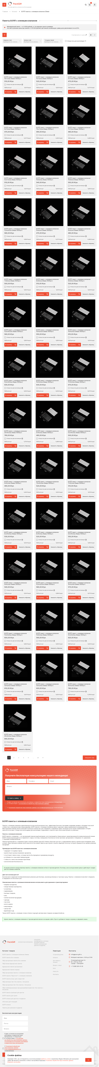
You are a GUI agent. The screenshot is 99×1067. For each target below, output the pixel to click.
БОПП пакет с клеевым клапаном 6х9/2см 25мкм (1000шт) (79, 229)
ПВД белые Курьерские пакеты (12, 963)
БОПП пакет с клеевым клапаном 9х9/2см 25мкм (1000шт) (79, 280)
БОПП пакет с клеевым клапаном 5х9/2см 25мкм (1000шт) (47, 229)
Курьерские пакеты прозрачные (12, 966)
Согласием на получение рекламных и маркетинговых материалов (16, 1042)
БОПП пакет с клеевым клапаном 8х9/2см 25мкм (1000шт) (47, 280)
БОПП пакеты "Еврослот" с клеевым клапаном (17, 975)
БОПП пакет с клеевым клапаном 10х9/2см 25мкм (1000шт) (47, 179)
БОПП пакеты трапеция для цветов (13, 992)
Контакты (56, 974)
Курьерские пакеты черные (10, 969)
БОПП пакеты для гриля (9, 995)
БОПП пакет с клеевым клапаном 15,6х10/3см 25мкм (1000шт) (15, 381)
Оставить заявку (13, 798)
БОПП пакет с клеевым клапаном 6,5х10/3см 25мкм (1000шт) (79, 431)
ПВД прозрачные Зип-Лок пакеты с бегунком (16, 985)
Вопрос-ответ (57, 965)
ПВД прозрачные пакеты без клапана (14, 960)
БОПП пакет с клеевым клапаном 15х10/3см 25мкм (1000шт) (47, 381)
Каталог (14, 11)
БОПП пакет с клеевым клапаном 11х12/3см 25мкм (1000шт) (47, 634)
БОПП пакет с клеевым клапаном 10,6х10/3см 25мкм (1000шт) (15, 330)
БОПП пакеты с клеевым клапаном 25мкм (15, 954)
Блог (54, 968)
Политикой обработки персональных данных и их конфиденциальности (31, 807)
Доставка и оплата (56, 961)
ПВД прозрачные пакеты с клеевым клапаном (16, 972)
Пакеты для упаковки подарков (12, 1007)
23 (38, 757)
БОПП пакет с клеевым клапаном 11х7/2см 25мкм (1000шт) (47, 77)
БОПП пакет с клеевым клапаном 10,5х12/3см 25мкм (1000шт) (47, 583)
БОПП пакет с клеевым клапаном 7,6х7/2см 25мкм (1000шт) (47, 128)
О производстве (58, 954)
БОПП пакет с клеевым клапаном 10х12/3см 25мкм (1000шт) (79, 583)
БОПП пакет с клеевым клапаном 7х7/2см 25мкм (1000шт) (79, 128)
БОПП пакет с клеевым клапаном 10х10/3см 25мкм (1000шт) (47, 330)
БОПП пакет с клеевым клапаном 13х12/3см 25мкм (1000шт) (47, 684)
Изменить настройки (13, 1062)
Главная (5, 11)
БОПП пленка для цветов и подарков (14, 998)
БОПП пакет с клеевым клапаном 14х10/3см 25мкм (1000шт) (79, 330)
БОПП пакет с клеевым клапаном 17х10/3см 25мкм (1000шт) (79, 381)
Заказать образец (24, 91)
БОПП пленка (6, 1004)
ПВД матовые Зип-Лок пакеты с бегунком (15, 982)
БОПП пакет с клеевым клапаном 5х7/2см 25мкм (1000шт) (79, 77)
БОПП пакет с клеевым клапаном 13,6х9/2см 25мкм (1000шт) (15, 229)
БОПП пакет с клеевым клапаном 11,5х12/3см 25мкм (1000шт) (15, 634)
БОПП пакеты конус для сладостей (13, 979)
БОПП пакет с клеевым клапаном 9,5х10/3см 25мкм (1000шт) (79, 533)
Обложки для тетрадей (9, 1001)
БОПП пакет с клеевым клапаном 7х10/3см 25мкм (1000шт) (79, 482)
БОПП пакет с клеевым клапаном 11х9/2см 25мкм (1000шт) (79, 179)
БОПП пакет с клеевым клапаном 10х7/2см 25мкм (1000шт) (15, 77)
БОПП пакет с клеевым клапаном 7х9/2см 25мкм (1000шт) (15, 280)
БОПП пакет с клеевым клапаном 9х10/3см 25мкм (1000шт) (15, 583)
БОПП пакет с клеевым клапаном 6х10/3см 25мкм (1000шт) (15, 482)
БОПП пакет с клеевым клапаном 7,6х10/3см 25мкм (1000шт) (47, 482)
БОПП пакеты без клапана (10, 957)
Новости (55, 971)
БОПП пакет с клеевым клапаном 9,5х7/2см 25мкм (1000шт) (15, 179)
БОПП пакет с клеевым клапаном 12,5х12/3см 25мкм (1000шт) (79, 634)
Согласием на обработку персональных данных (34, 803)
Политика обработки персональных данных (59, 1060)
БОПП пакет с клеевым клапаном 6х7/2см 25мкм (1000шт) (15, 128)
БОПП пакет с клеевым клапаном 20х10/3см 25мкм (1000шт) (15, 431)
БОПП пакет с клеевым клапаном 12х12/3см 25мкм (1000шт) (15, 684)
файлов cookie (45, 1059)
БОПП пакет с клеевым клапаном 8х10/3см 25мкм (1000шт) (47, 533)
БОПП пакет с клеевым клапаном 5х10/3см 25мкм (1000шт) (47, 431)
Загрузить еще (89, 757)
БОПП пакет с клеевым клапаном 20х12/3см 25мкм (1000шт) (15, 735)
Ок (88, 1060)
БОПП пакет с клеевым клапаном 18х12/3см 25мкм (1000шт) (79, 684)
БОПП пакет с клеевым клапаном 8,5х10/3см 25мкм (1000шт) (15, 533)
